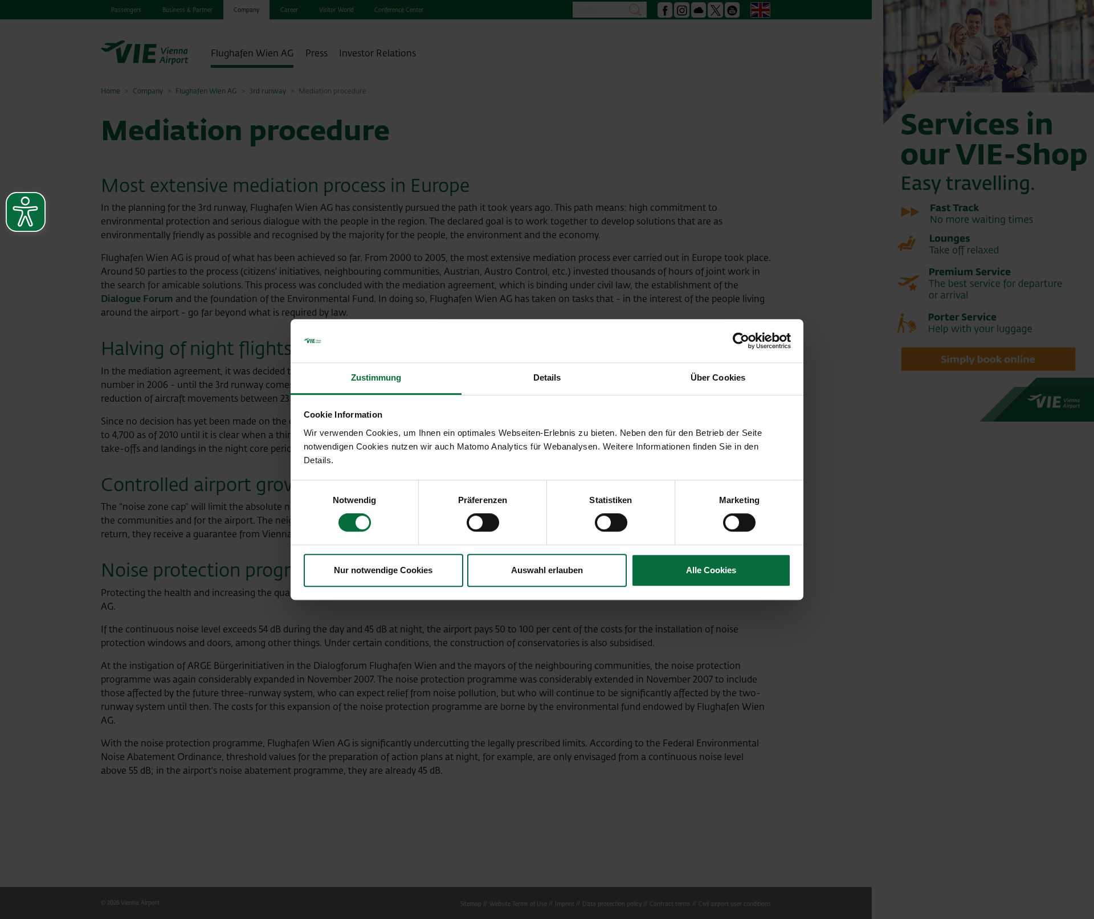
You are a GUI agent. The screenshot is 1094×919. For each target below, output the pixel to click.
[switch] (483, 522)
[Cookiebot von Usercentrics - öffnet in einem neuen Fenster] (741, 340)
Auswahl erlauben (547, 570)
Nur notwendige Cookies (383, 570)
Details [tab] (547, 378)
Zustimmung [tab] (376, 378)
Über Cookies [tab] (718, 378)
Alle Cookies (711, 570)
